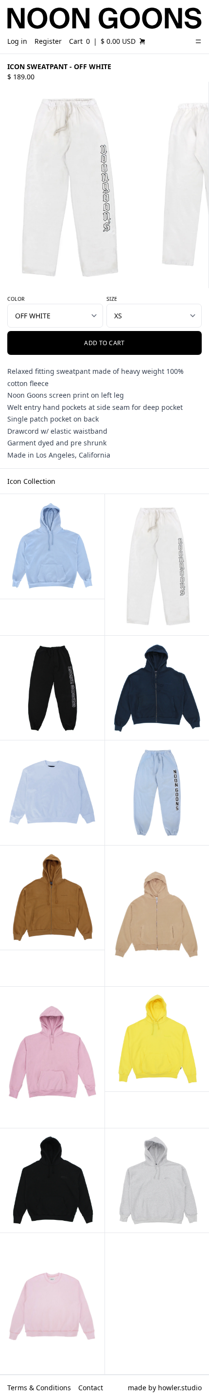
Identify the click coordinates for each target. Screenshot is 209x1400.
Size (111, 298)
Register (48, 41)
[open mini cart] (142, 41)
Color (16, 298)
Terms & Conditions (39, 1387)
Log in (17, 41)
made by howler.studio (165, 1387)
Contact (90, 1387)
